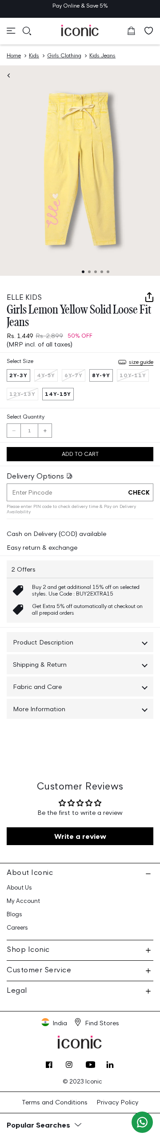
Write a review (80, 836)
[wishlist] (148, 30)
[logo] (80, 30)
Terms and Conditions (55, 1102)
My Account (23, 901)
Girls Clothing (64, 55)
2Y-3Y (18, 375)
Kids (34, 55)
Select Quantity (25, 416)
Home (14, 55)
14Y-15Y (58, 394)
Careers (17, 927)
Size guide (141, 362)
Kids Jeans (102, 55)
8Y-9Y (101, 375)
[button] (11, 30)
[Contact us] (142, 1122)
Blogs (14, 914)
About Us (19, 887)
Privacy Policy (117, 1102)
